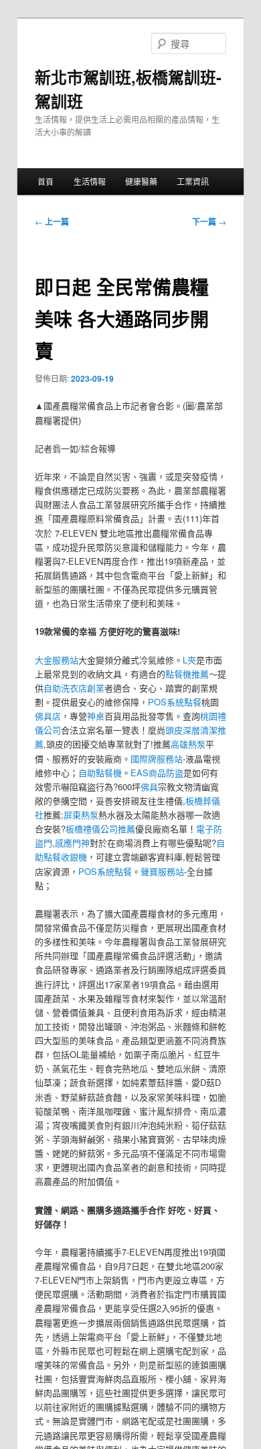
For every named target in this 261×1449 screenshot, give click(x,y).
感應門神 (72, 842)
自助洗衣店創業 (74, 687)
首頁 (45, 181)
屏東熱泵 (81, 814)
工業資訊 (193, 181)
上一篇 (52, 222)
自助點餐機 (100, 772)
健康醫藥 (141, 181)
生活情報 (90, 181)
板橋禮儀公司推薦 (100, 828)
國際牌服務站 (156, 758)
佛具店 (48, 715)
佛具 (149, 786)
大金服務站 (56, 659)
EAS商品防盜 (156, 772)
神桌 (95, 715)
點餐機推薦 (187, 673)
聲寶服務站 (162, 871)
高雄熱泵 (188, 744)
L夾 (189, 659)
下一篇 (209, 222)
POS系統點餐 (174, 701)
